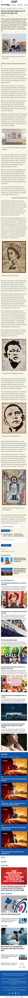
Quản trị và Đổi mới (6, 893)
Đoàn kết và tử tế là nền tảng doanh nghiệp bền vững (13, 779)
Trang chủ (3, 8)
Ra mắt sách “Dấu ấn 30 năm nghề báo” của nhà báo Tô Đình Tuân (13, 667)
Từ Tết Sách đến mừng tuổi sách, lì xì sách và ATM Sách (13, 583)
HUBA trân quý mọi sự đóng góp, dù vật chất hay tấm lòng (20, 559)
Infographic (17, 756)
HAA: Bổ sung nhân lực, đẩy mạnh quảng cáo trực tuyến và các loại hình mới (20, 571)
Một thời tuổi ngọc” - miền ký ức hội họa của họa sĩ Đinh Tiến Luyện (9, 964)
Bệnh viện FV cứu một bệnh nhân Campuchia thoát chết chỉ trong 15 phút (12, 948)
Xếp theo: (2, 551)
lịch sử (5, 535)
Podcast (6, 756)
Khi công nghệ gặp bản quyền (9, 640)
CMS (12, 996)
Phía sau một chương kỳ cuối (10, 914)
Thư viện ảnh (11, 756)
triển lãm (10, 535)
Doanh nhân (20, 4)
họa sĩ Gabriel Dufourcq (8, 534)
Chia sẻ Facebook (6, 530)
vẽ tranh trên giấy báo (18, 534)
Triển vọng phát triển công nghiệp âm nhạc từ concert (13, 696)
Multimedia (4, 754)
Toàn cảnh (13, 4)
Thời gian (6, 551)
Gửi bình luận (6, 545)
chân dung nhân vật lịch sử (18, 535)
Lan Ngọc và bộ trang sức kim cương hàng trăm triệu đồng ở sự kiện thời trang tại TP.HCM (12, 725)
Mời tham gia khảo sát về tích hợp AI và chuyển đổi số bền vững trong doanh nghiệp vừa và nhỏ (9, 920)
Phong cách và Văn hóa (12, 8)
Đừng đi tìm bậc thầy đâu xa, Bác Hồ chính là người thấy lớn (13, 828)
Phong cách (20, 8)
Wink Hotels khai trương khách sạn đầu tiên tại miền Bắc (14, 612)
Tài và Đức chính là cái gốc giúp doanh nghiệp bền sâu (12, 852)
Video (2, 756)
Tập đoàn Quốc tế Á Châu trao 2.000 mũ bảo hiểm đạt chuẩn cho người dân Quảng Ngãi (9, 956)
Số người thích (12, 551)
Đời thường (4, 926)
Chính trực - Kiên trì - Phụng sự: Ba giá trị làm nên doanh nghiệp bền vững (13, 803)
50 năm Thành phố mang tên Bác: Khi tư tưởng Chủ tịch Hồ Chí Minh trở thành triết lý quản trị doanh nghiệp (13, 888)
